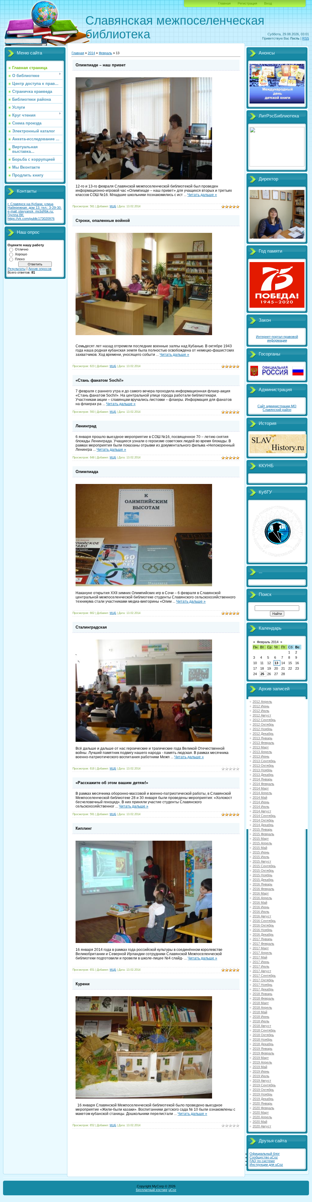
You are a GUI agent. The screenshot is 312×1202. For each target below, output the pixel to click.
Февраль (105, 53)
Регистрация (247, 3)
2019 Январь (262, 1048)
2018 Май (260, 1012)
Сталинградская (91, 627)
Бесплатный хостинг (152, 1190)
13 (276, 663)
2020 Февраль (263, 1108)
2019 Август (262, 1080)
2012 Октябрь (263, 724)
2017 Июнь (261, 962)
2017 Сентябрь (264, 975)
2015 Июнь (261, 852)
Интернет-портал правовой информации (277, 338)
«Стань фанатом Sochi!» (99, 380)
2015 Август (262, 861)
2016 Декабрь (263, 934)
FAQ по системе (262, 1161)
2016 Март (261, 893)
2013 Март (261, 747)
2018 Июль (261, 1021)
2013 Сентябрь (264, 761)
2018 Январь (262, 994)
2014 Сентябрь (264, 816)
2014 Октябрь (263, 820)
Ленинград (86, 426)
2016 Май (260, 902)
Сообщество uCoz (264, 1157)
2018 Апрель (262, 1007)
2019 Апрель (262, 1062)
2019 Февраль (263, 1053)
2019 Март (261, 1058)
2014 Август (262, 811)
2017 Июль (261, 966)
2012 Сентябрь (264, 720)
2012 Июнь (261, 706)
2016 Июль (261, 911)
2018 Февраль (263, 998)
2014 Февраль (263, 784)
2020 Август (262, 1126)
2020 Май (260, 1121)
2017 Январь (262, 939)
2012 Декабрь (263, 733)
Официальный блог (265, 1153)
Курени (83, 984)
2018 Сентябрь (264, 1030)
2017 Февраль (263, 943)
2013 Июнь (261, 756)
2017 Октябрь (263, 980)
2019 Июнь (261, 1071)
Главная (224, 3)
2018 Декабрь (263, 1044)
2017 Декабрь (263, 989)
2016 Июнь (261, 907)
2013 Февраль (263, 743)
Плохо (20, 259)
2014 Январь (262, 779)
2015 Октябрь (263, 870)
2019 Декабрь (263, 1099)
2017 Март (261, 948)
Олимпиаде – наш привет (101, 65)
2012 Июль (261, 711)
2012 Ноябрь (262, 729)
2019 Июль (261, 1076)
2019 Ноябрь (262, 1094)
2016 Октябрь (263, 925)
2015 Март (261, 838)
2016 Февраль (263, 889)
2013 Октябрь (263, 765)
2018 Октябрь (263, 1035)
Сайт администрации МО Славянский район (276, 408)
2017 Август (262, 971)
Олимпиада (87, 471)
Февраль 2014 (267, 642)
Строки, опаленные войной (103, 220)
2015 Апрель (262, 843)
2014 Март (261, 788)
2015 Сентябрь (264, 866)
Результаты (17, 269)
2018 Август (262, 1026)
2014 (91, 53)
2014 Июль (261, 806)
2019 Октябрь (263, 1090)
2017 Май (260, 957)
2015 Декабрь (263, 879)
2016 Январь (262, 884)
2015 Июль (261, 857)
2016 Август (262, 916)
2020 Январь (262, 1103)
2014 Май (260, 797)
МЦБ (113, 206)
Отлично (21, 249)
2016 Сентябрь (264, 921)
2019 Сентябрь (264, 1085)
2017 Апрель (262, 953)
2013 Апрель (262, 752)
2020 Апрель (262, 1117)
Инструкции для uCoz (266, 1164)
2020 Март (261, 1112)
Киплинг (84, 828)
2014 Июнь (261, 802)
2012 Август (262, 715)
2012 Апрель (262, 701)
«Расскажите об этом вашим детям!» (112, 782)
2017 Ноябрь (262, 984)
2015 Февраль (263, 834)
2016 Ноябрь (262, 930)
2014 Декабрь (263, 825)
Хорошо (21, 254)
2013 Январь (262, 738)
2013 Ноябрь (262, 770)
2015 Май (260, 848)
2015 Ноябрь (262, 875)
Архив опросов (39, 269)
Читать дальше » (202, 195)
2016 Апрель (262, 898)
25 (262, 674)
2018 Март (261, 1003)
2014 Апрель (262, 793)
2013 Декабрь (263, 774)
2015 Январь (262, 829)
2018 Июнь (261, 1016)
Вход (268, 3)
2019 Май (260, 1067)
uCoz (172, 1190)
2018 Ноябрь (262, 1039)
